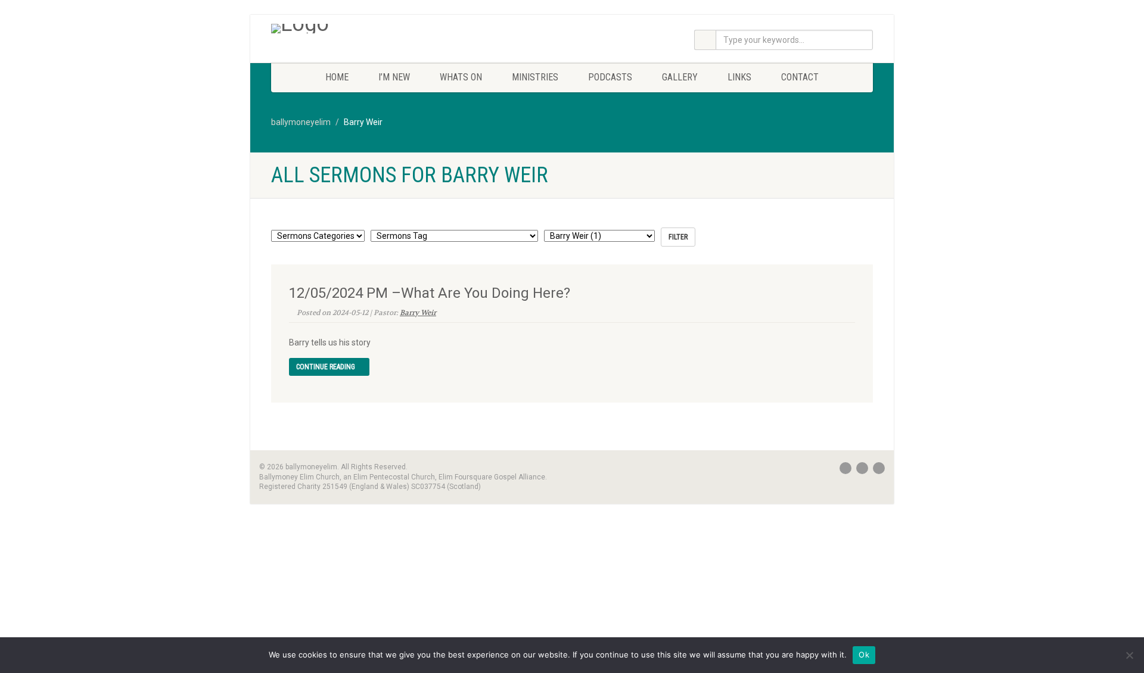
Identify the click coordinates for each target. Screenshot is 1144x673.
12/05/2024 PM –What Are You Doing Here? (429, 293)
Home (337, 77)
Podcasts (610, 77)
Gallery (680, 77)
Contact (800, 77)
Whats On (461, 77)
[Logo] (365, 28)
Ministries (535, 77)
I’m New (394, 77)
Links (739, 77)
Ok (864, 654)
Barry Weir (418, 312)
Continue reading (326, 367)
